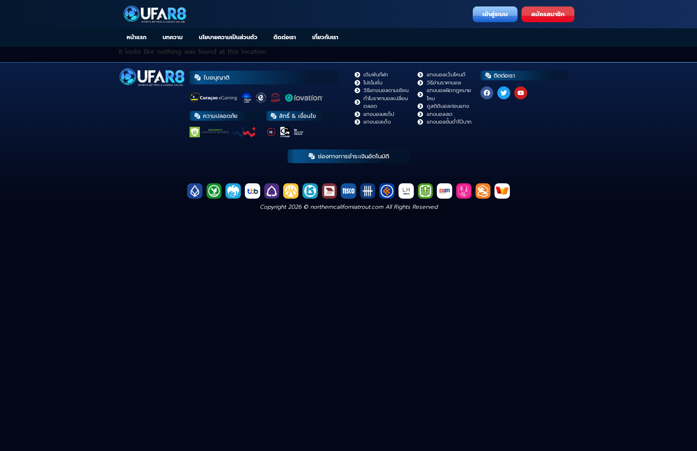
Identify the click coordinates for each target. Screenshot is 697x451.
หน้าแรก (136, 37)
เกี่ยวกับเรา (325, 37)
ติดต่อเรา (284, 37)
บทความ (173, 37)
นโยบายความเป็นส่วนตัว (228, 37)
